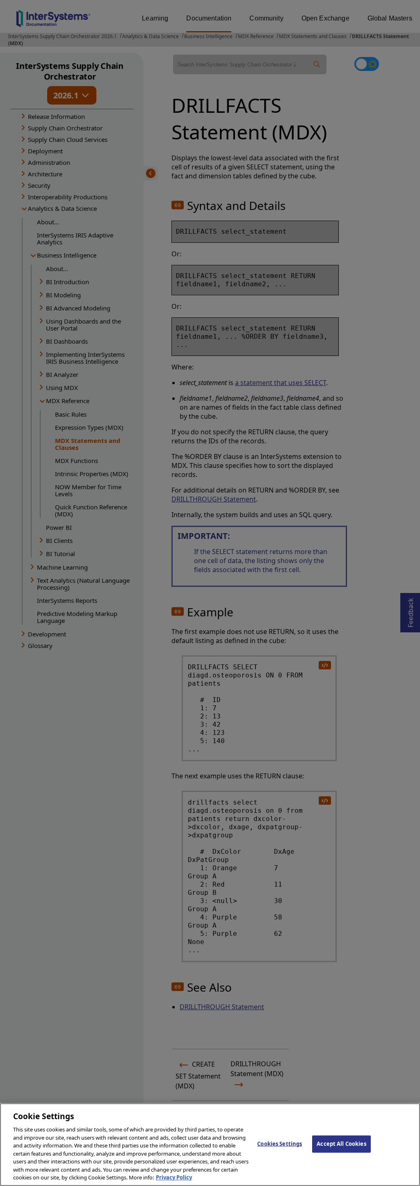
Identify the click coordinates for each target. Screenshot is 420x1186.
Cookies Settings (279, 1143)
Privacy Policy (174, 1177)
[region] (210, 1144)
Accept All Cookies (341, 1143)
